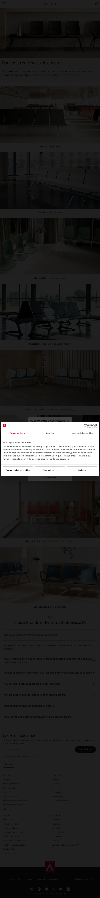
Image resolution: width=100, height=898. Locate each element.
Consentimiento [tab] (17, 433)
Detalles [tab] (50, 433)
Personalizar (48, 470)
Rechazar (82, 470)
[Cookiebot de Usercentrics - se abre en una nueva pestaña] (85, 426)
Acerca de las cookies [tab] (82, 433)
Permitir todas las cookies (18, 470)
